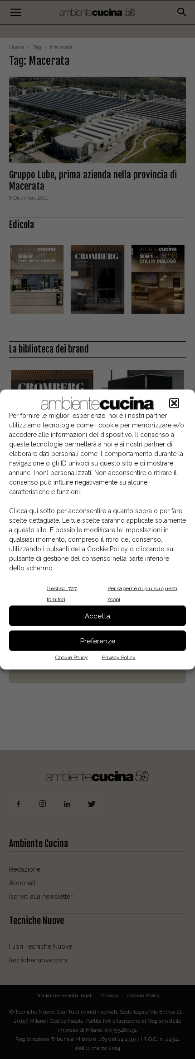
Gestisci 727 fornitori (62, 594)
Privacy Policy (119, 657)
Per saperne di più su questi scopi (142, 594)
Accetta (97, 616)
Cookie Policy (71, 657)
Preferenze (97, 641)
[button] (174, 403)
